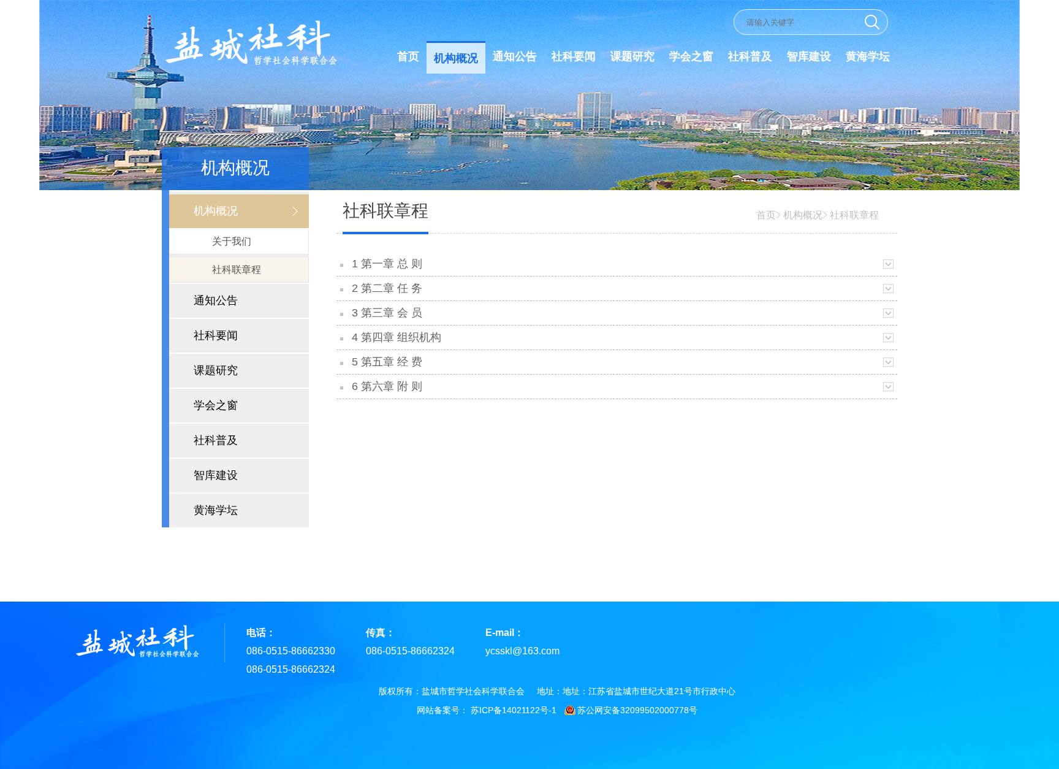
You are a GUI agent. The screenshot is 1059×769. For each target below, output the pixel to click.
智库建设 (809, 56)
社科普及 (750, 56)
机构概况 (456, 58)
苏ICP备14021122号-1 (513, 710)
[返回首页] (250, 66)
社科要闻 (574, 56)
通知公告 (515, 56)
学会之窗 (691, 56)
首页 (408, 56)
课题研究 (632, 56)
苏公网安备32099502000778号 (637, 710)
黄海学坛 (868, 56)
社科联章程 (854, 215)
